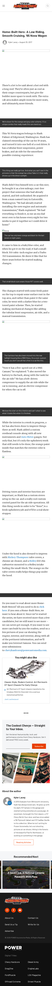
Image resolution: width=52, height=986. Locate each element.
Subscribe (39, 746)
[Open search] (47, 6)
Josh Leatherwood (11, 699)
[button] (26, 65)
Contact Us (33, 918)
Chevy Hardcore (12, 962)
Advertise (9, 931)
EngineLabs (33, 968)
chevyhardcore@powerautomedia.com (26, 650)
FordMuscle (10, 975)
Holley (32, 561)
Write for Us (33, 924)
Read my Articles (23, 842)
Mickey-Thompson (18, 557)
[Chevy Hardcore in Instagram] (7, 910)
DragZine (9, 968)
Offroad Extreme (13, 981)
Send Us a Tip (11, 924)
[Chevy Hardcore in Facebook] (13, 910)
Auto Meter (27, 437)
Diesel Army (33, 962)
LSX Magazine (34, 975)
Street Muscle (34, 981)
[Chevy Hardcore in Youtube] (20, 910)
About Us (9, 918)
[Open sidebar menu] (3, 5)
